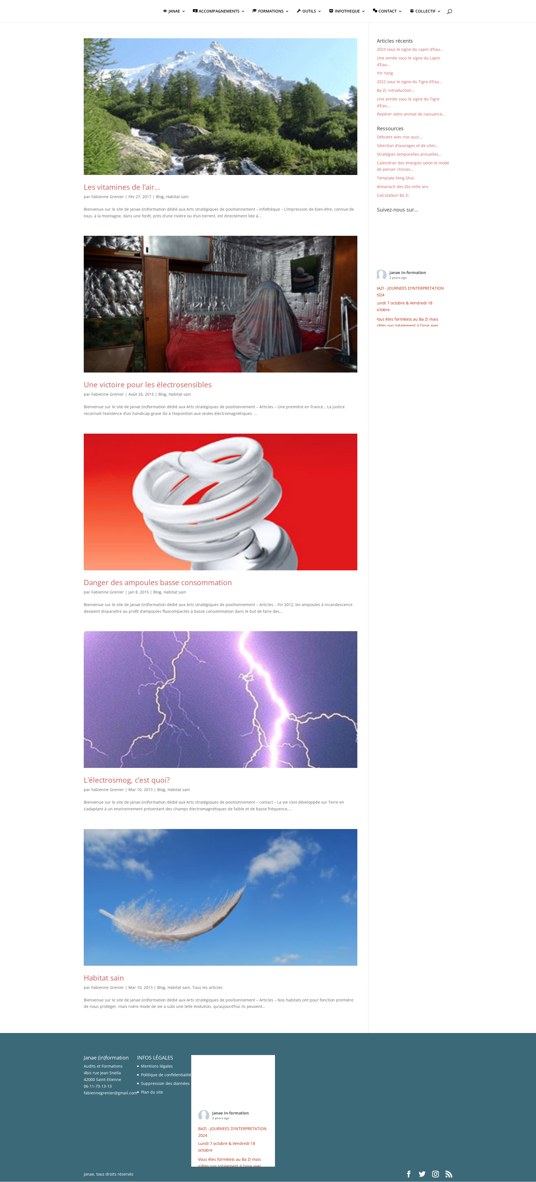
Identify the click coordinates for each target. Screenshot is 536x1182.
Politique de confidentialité (166, 1074)
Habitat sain (177, 196)
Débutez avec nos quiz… (399, 137)
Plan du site (152, 1092)
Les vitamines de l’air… (122, 187)
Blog (160, 196)
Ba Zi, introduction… (396, 90)
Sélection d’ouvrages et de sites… (408, 145)
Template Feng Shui (395, 178)
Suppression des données (165, 1083)
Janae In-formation (407, 272)
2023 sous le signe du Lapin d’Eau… (410, 49)
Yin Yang (385, 73)
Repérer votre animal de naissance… (411, 114)
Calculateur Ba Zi (393, 195)
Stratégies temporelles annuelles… (409, 154)
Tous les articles (207, 987)
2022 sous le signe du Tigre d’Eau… (409, 81)
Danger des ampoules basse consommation (158, 582)
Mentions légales (157, 1066)
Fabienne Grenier (107, 196)
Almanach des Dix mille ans (403, 186)
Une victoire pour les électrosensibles (148, 384)
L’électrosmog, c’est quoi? (127, 780)
